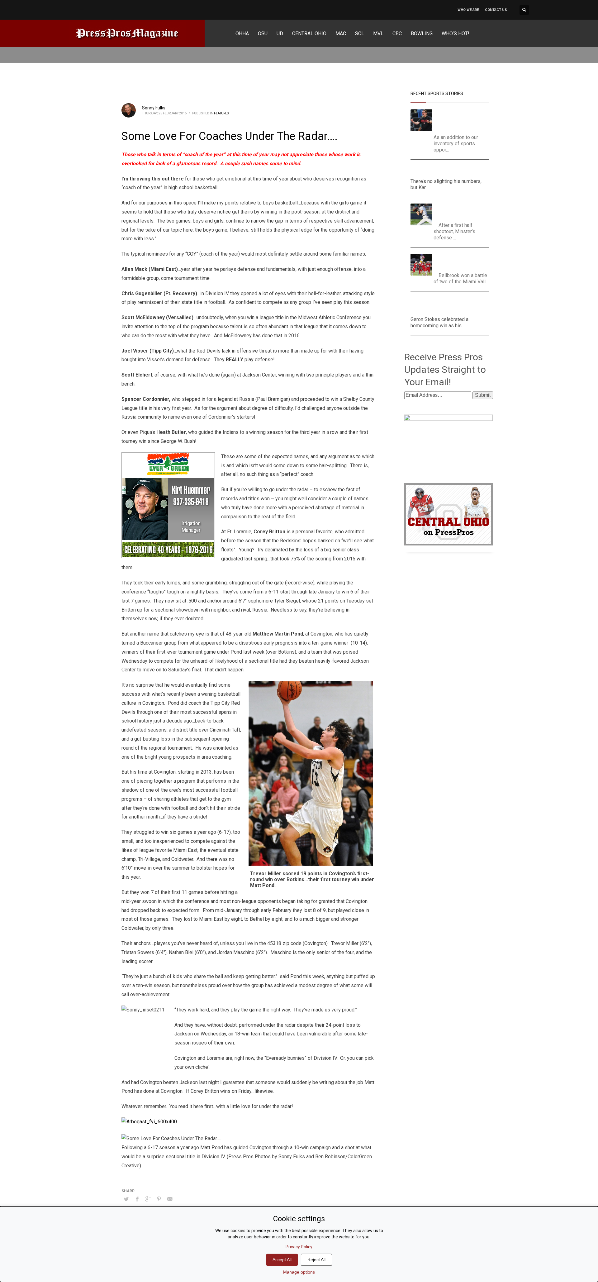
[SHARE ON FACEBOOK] (137, 1199)
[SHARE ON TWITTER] (126, 1199)
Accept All (282, 1259)
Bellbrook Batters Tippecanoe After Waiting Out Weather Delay (464, 261)
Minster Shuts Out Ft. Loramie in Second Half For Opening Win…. (462, 211)
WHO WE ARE (468, 10)
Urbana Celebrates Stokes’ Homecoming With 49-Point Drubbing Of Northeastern (450, 305)
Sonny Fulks (153, 107)
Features (221, 113)
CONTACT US (496, 10)
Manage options (299, 1272)
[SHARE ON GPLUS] (148, 1199)
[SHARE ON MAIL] (169, 1199)
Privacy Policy (299, 1246)
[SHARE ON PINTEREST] (159, 1199)
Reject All (316, 1259)
